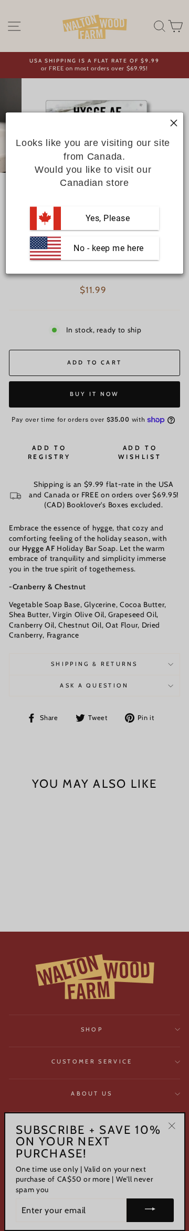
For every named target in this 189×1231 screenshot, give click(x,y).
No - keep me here (107, 248)
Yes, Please (108, 218)
